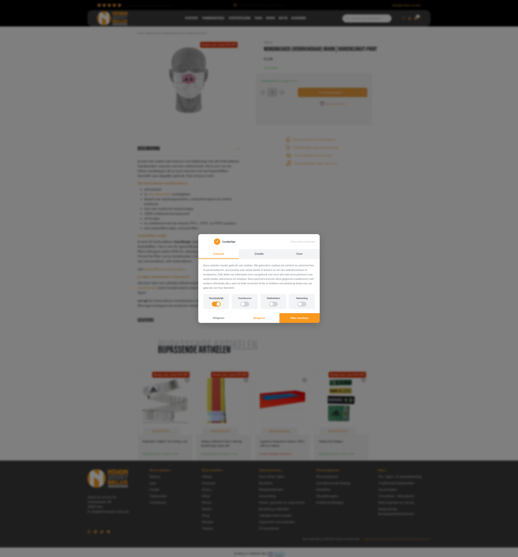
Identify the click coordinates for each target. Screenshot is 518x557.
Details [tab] (259, 254)
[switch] (216, 304)
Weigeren (218, 317)
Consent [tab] (218, 254)
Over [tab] (299, 254)
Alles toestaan (299, 317)
